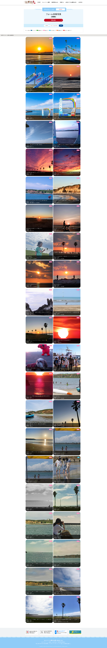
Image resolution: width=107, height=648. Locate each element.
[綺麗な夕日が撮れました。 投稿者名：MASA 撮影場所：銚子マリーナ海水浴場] (73, 287)
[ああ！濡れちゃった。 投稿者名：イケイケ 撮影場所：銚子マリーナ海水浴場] (73, 482)
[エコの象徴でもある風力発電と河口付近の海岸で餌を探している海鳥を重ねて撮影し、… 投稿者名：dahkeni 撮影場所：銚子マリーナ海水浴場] (73, 315)
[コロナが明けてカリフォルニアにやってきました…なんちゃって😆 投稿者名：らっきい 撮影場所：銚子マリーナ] (44, 343)
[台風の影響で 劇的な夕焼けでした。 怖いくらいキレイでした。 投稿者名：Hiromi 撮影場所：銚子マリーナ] (44, 175)
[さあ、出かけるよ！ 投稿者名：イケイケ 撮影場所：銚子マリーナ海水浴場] (75, 399)
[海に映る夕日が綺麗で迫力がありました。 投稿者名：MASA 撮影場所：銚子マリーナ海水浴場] (46, 287)
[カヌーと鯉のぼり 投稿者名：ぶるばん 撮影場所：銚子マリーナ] (71, 63)
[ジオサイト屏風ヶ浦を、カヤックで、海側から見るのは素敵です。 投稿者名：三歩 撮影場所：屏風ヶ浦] (44, 427)
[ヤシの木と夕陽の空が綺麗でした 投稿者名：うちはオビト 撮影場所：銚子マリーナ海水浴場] (71, 427)
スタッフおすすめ (53, 25)
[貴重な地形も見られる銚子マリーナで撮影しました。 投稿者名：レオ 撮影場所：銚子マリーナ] (44, 231)
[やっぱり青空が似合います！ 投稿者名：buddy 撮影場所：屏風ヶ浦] (73, 594)
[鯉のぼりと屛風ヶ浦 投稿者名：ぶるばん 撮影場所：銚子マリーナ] (44, 91)
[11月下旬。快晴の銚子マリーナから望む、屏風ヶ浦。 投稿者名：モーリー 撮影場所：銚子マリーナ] (44, 147)
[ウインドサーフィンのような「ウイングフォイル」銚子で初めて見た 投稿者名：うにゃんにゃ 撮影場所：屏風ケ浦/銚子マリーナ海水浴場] (46, 203)
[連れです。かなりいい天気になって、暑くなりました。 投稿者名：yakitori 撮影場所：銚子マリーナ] (73, 538)
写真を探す (53, 20)
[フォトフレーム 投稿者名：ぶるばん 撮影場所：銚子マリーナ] (44, 119)
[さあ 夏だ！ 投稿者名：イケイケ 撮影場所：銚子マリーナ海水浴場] (46, 482)
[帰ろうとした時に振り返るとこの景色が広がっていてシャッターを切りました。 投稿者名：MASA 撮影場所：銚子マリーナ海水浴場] (73, 259)
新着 (61, 25)
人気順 (46, 25)
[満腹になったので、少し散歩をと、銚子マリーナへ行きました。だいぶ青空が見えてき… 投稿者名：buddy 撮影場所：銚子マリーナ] (46, 622)
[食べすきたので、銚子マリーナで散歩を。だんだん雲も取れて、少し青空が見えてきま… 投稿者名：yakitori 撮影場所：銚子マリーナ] (46, 510)
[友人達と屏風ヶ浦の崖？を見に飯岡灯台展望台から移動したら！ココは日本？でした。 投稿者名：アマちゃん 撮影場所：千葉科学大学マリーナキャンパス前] (71, 622)
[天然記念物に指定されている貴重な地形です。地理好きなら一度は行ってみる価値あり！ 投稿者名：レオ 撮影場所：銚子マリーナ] (71, 203)
